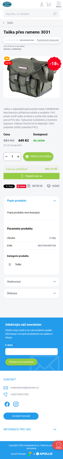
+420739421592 (19, 394)
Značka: (12, 49)
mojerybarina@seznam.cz (24, 387)
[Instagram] (15, 404)
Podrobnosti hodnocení (48, 40)
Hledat (55, 14)
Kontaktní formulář (21, 416)
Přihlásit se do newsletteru (21, 362)
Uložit (23, 186)
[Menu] (58, 4)
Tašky (18, 264)
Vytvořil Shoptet (18, 454)
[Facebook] (7, 404)
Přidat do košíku (40, 156)
